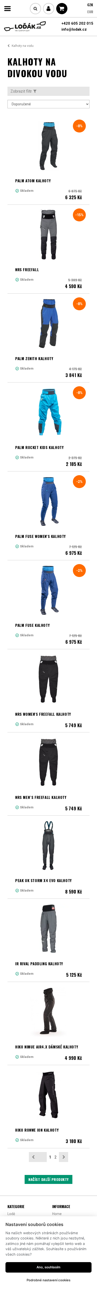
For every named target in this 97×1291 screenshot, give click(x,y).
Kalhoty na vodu (23, 46)
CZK (90, 4)
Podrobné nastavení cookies (48, 1280)
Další (63, 1157)
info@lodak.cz (74, 29)
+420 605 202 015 (77, 23)
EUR (90, 11)
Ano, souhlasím (48, 1267)
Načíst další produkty (48, 1179)
